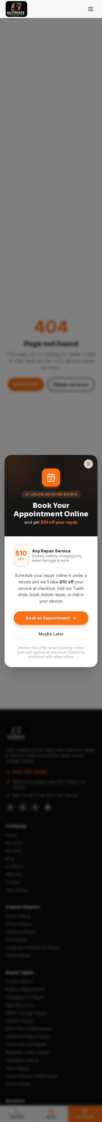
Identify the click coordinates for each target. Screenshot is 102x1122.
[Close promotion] (88, 463)
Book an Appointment (48, 618)
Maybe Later (51, 634)
